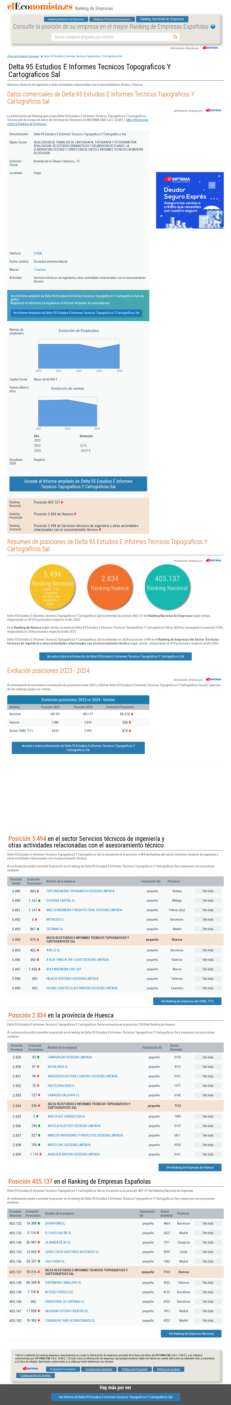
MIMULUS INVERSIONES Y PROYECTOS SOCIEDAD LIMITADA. (86, 1135)
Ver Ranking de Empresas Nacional (191, 1334)
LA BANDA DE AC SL (58, 1242)
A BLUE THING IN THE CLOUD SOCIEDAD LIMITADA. (77, 960)
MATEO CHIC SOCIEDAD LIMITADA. (69, 1145)
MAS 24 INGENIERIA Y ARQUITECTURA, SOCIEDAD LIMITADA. (84, 910)
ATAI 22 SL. (53, 950)
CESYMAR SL (54, 929)
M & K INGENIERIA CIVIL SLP (63, 969)
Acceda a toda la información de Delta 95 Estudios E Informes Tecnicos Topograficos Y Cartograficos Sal (115, 656)
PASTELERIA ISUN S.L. (62, 1086)
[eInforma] (30, 1366)
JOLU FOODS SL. (55, 1261)
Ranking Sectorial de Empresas (162, 19)
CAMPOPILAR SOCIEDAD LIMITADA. (70, 1057)
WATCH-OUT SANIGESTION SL (66, 1116)
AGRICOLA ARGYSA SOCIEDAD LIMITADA (74, 1154)
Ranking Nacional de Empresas (66, 19)
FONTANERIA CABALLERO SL (63, 1282)
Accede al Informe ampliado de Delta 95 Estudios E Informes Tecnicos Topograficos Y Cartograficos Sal (78, 483)
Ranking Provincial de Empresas (112, 19)
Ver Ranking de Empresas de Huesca (190, 1167)
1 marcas (40, 269)
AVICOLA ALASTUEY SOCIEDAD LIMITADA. (74, 1126)
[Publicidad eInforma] (190, 227)
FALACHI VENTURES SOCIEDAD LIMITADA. (72, 978)
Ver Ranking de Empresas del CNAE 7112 (187, 1001)
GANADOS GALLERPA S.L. (64, 1095)
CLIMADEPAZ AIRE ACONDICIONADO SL (70, 1320)
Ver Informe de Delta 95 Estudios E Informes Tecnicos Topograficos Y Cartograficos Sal (115, 1397)
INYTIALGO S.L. (55, 919)
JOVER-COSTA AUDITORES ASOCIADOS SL (72, 1252)
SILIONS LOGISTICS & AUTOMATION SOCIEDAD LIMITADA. (82, 988)
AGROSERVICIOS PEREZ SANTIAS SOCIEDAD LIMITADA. (83, 1076)
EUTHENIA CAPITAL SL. (61, 900)
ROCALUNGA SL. (58, 1067)
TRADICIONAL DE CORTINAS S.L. (65, 1301)
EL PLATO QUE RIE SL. (58, 1233)
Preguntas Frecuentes (63, 1369)
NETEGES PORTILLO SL (59, 1292)
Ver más (208, 891)
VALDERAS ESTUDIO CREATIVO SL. (67, 1311)
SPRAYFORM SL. (55, 1223)
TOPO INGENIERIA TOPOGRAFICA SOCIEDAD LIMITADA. (80, 891)
